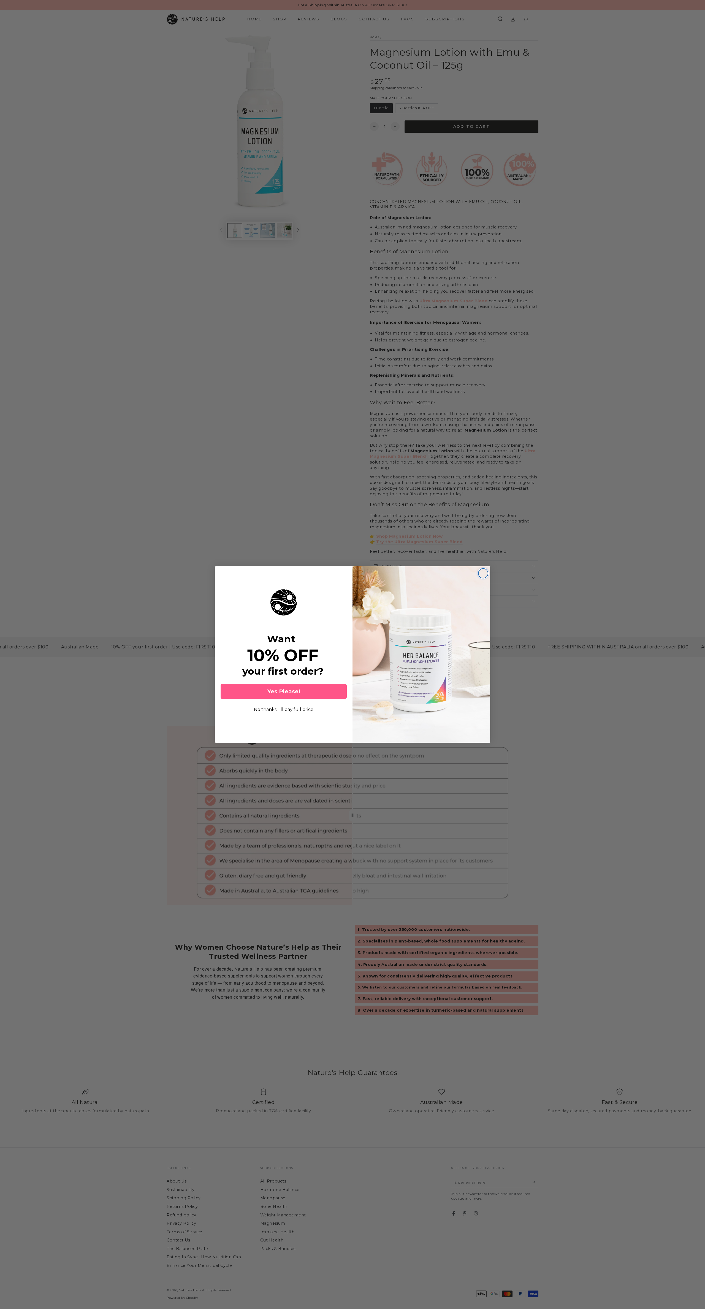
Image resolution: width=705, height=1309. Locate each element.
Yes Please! (283, 691)
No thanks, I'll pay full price (283, 709)
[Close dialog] (483, 573)
